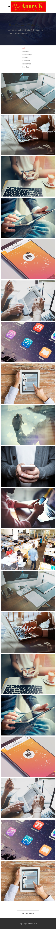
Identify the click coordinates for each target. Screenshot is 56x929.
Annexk (11, 30)
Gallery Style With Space (30, 30)
